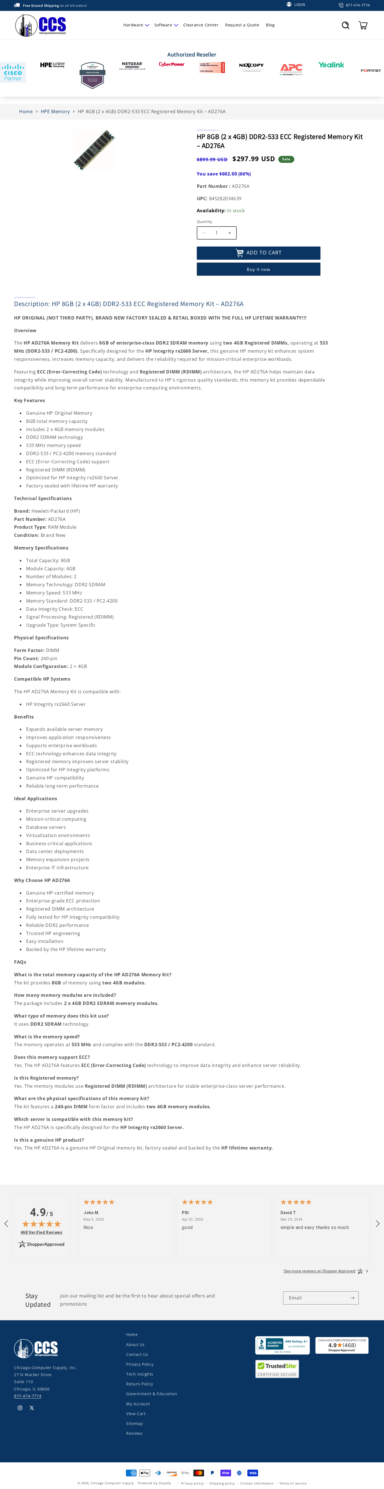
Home (132, 1334)
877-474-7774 (27, 1395)
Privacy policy (192, 1483)
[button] (135, 25)
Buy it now (258, 269)
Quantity (205, 221)
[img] (41, 1223)
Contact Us (137, 1354)
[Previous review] (6, 1224)
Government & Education (151, 1393)
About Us (135, 1344)
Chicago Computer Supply (112, 1483)
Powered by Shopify (154, 1483)
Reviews (134, 1433)
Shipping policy (222, 1483)
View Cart (135, 1413)
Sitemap (134, 1423)
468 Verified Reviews (42, 1232)
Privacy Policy (139, 1364)
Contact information (257, 1483)
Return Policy (139, 1383)
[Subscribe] (352, 1298)
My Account (138, 1403)
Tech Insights (139, 1373)
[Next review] (378, 1224)
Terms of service (292, 1483)
